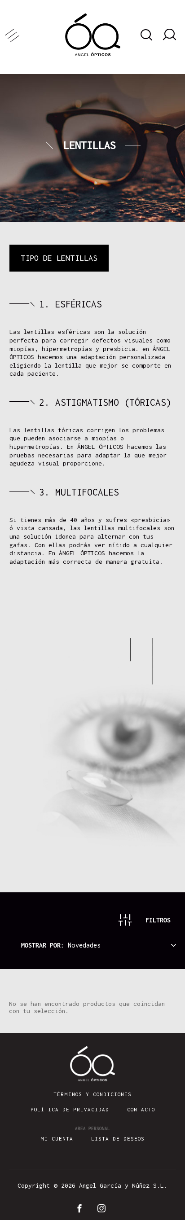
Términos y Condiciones (92, 1094)
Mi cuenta (56, 1138)
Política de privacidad (70, 1109)
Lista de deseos (118, 1138)
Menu (27, 34)
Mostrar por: (44, 945)
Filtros (158, 920)
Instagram (104, 1208)
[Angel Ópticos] (92, 34)
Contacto (141, 1109)
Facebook (81, 1208)
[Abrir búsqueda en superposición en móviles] (145, 35)
